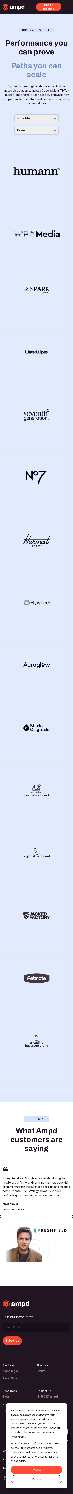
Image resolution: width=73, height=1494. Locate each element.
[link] (19, 6)
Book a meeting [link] (48, 6)
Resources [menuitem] (10, 1391)
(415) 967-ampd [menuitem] (47, 1396)
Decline (36, 1479)
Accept (37, 1469)
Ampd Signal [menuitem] (11, 1371)
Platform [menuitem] (8, 1365)
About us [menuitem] (42, 1365)
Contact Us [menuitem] (43, 1391)
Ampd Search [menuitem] (12, 1378)
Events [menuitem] (40, 1371)
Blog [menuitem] (6, 1396)
